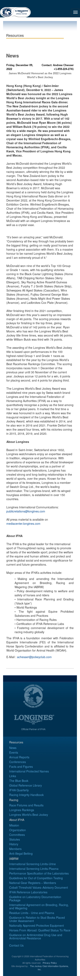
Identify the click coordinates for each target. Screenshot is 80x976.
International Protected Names (29, 771)
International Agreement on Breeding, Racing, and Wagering (39, 906)
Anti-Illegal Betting (21, 853)
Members (15, 849)
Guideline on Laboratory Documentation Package (35, 898)
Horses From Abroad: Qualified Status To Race (39, 930)
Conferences (17, 762)
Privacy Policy (50, 962)
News (12, 748)
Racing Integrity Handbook (26, 795)
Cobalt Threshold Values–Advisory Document (38, 887)
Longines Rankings (21, 810)
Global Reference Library (25, 785)
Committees (17, 835)
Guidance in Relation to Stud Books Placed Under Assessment (37, 919)
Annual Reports (19, 757)
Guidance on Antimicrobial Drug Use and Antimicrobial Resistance (35, 936)
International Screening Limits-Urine (32, 864)
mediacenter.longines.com (23, 523)
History (13, 844)
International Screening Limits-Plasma (33, 869)
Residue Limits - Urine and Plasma (31, 913)
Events (13, 752)
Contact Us (16, 945)
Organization (17, 830)
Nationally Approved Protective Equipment (36, 925)
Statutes (14, 839)
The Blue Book (18, 781)
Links (12, 776)
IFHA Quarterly (19, 790)
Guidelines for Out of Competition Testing (36, 878)
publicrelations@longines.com (25, 511)
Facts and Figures (21, 766)
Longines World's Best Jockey (28, 815)
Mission (14, 825)
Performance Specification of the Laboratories (39, 873)
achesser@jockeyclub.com (34, 657)
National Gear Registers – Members (32, 883)
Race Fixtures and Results (26, 805)
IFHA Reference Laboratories (28, 892)
